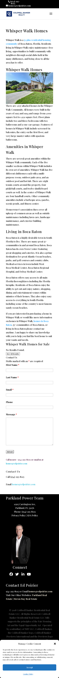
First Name (12, 364)
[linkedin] (23, 574)
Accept (29, 667)
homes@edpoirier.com (40, 591)
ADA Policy (32, 515)
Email (9, 389)
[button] (55, 643)
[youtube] (28, 574)
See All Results (13, 354)
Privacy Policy (19, 515)
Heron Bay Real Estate (25, 598)
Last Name (12, 377)
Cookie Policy (28, 674)
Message (11, 414)
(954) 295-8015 (17, 476)
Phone (9, 402)
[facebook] (11, 574)
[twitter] (17, 574)
